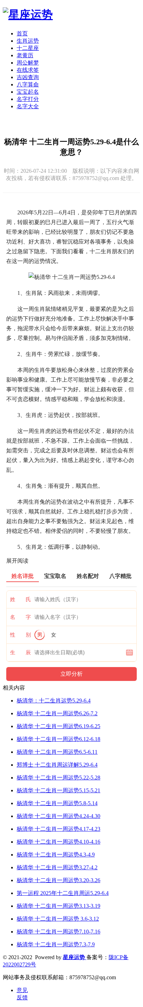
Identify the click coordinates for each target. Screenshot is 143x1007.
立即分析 (71, 674)
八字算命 (28, 84)
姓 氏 (20, 599)
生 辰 (20, 652)
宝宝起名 (28, 92)
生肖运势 (28, 41)
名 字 (20, 617)
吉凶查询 (28, 77)
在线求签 (28, 70)
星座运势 (74, 957)
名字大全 (28, 106)
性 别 (20, 635)
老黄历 (25, 55)
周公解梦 (28, 63)
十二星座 (28, 48)
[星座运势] (28, 14)
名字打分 (28, 99)
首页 (22, 33)
